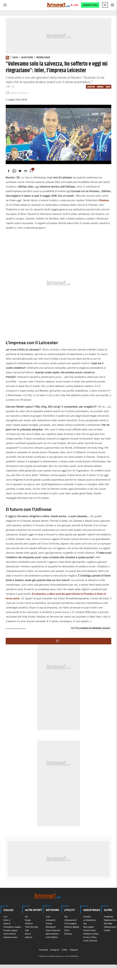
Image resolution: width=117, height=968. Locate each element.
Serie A (6, 920)
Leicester (91, 86)
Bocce (28, 933)
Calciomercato (10, 937)
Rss (66, 916)
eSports (28, 937)
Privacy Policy (90, 937)
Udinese (100, 86)
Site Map (108, 923)
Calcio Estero (27, 57)
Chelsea (104, 200)
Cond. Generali (90, 940)
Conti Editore (52, 937)
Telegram (74, 950)
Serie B (6, 923)
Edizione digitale (71, 927)
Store (66, 930)
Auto (48, 916)
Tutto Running (31, 927)
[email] (26, 171)
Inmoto (49, 923)
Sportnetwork (52, 933)
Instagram (54, 950)
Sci (26, 916)
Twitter (64, 950)
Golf (27, 930)
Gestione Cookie (90, 933)
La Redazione (89, 920)
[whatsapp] (14, 171)
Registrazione (110, 920)
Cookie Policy (89, 930)
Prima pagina (70, 923)
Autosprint (51, 920)
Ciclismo (29, 923)
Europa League (10, 930)
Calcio (15, 57)
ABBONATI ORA (90, 5)
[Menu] (5, 5)
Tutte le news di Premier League (90, 628)
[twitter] (20, 171)
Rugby (28, 920)
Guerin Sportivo (53, 930)
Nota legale (88, 927)
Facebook (43, 950)
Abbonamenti (70, 920)
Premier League (43, 57)
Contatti (87, 916)
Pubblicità (108, 916)
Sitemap (68, 933)
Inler (108, 86)
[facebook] (8, 171)
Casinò (107, 930)
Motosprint (51, 927)
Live (75, 5)
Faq (84, 923)
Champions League (12, 927)
